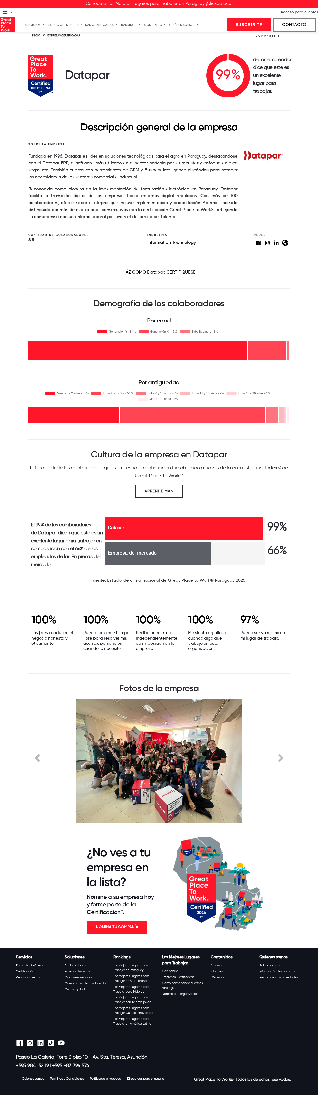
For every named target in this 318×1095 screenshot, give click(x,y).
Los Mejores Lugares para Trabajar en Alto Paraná (131, 979)
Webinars (217, 977)
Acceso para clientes (299, 12)
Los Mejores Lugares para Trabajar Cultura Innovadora (133, 1011)
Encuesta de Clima (29, 965)
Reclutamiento (75, 965)
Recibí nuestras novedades (278, 977)
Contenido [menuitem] (153, 25)
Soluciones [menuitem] (58, 25)
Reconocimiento (28, 977)
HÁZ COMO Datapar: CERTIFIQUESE (159, 272)
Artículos (217, 965)
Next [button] (281, 757)
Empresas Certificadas (178, 977)
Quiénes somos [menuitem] (182, 25)
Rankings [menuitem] (128, 25)
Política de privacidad (105, 1078)
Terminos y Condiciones (67, 1078)
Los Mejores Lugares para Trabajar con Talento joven (132, 1000)
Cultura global (75, 989)
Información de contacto (276, 971)
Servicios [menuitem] (33, 25)
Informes (217, 971)
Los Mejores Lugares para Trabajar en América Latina (132, 1021)
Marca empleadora (78, 977)
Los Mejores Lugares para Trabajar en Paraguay (131, 968)
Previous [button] (37, 757)
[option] (159, 761)
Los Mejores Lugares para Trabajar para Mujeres (131, 989)
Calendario (170, 971)
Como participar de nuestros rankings (182, 986)
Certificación (25, 971)
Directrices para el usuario (145, 1078)
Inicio (36, 35)
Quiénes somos (33, 1078)
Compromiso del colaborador (86, 983)
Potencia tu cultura (78, 971)
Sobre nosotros (270, 965)
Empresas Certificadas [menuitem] (95, 25)
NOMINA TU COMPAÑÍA (117, 927)
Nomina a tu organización (180, 994)
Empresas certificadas (63, 35)
